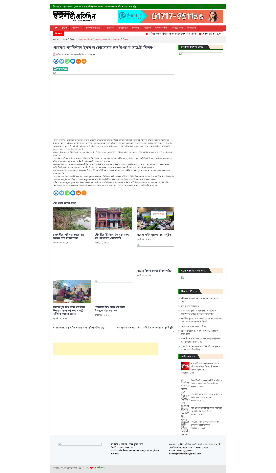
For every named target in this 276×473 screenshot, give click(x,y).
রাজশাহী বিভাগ (80, 54)
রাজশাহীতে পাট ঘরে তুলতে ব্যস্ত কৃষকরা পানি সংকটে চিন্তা (68, 236)
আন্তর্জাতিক (123, 28)
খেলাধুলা (135, 28)
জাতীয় (64, 28)
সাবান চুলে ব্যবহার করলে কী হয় (193, 326)
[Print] (78, 61)
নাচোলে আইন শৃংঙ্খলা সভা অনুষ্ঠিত (154, 234)
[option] (109, 6)
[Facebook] (56, 61)
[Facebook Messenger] (72, 61)
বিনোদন (147, 28)
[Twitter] (61, 61)
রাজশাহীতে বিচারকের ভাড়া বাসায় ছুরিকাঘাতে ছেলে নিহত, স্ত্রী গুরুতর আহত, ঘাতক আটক (205, 366)
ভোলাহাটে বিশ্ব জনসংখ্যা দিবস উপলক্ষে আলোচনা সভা (110, 309)
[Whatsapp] (67, 61)
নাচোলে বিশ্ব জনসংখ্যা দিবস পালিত (154, 271)
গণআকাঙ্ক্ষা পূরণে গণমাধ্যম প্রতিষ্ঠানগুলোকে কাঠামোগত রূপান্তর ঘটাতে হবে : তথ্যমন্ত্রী (99, 6)
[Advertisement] (105, 349)
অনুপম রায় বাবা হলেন (205, 33)
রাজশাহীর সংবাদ (93, 28)
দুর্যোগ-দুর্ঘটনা (161, 28)
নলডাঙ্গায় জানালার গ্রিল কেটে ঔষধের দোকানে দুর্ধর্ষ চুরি (145, 327)
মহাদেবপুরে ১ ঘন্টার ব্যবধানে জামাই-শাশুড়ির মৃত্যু (80, 327)
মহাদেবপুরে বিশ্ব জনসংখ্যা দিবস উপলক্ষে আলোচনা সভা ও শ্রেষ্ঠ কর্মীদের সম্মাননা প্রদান (69, 311)
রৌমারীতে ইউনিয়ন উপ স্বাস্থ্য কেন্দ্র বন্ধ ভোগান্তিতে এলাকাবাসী (112, 236)
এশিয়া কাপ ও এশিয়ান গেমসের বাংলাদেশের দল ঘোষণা (166, 33)
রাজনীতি (110, 28)
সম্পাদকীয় (191, 28)
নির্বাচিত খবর (177, 28)
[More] (84, 61)
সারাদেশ (75, 28)
